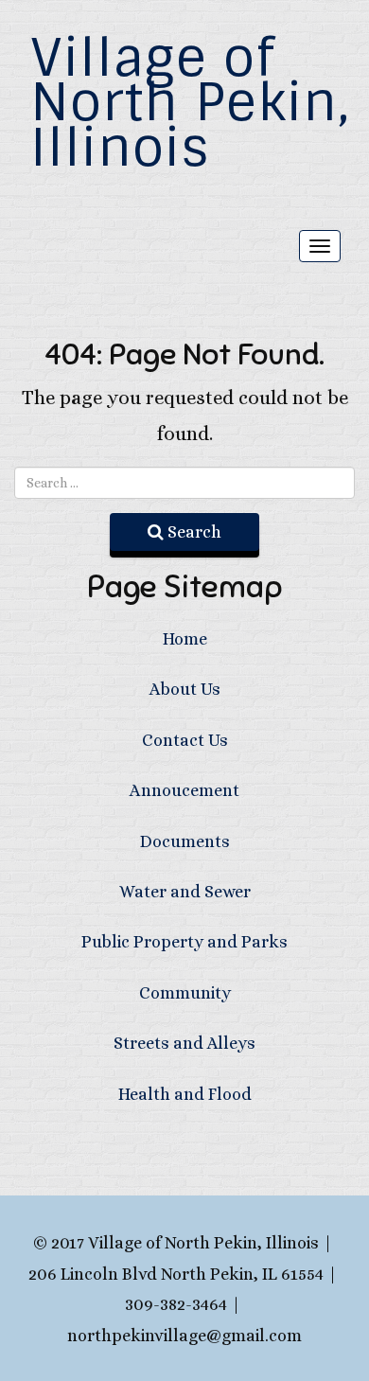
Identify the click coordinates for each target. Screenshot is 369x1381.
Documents (185, 841)
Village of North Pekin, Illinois (190, 103)
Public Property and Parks (184, 941)
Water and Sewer (185, 891)
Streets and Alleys (184, 1043)
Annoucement (184, 790)
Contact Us (185, 740)
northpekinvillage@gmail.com (184, 1335)
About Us (184, 689)
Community (185, 992)
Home (185, 638)
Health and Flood (185, 1094)
